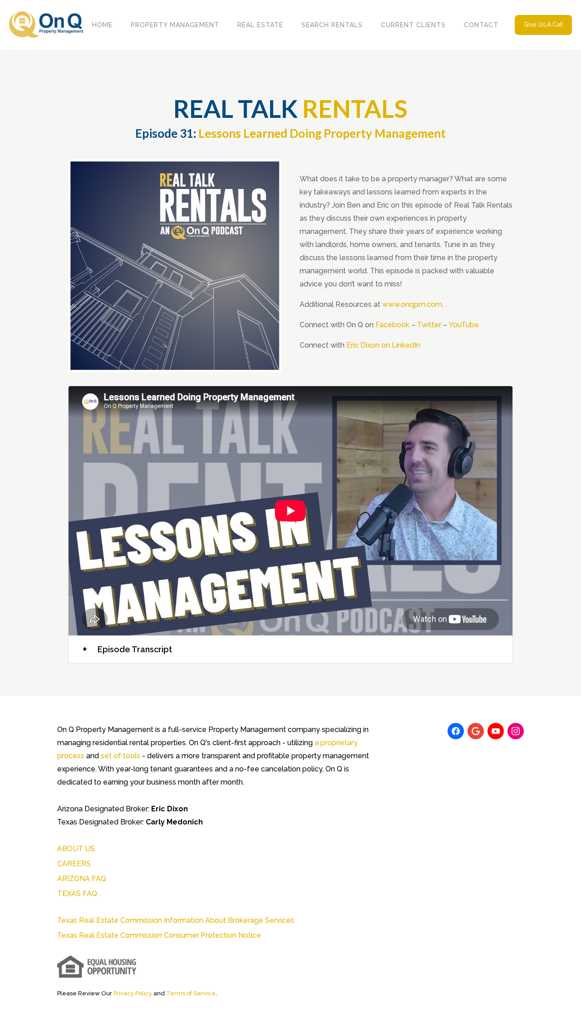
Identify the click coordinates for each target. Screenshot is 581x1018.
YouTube (463, 324)
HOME (102, 25)
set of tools (120, 755)
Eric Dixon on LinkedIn (383, 345)
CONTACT (481, 25)
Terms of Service (191, 993)
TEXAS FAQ (77, 893)
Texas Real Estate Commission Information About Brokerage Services (175, 920)
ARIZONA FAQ (81, 878)
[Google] (476, 731)
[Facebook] (456, 731)
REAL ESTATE (260, 25)
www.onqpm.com (412, 304)
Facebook (392, 324)
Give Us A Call (543, 25)
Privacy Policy (132, 993)
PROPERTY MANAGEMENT (175, 25)
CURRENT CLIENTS (413, 25)
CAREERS (74, 863)
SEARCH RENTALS (332, 25)
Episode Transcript (127, 649)
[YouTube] (495, 731)
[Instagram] (515, 731)
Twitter (429, 324)
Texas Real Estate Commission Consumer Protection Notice (159, 935)
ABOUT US (76, 848)
